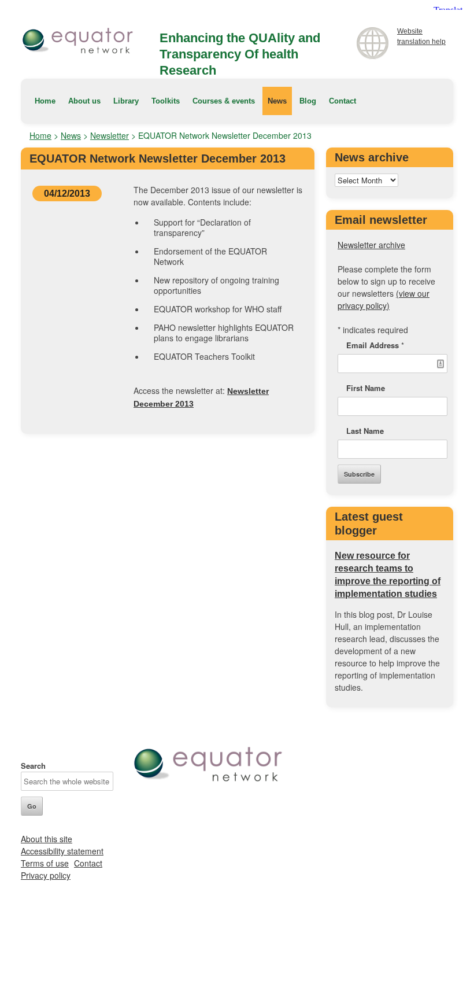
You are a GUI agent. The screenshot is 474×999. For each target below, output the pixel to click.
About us (84, 101)
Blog (307, 101)
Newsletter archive (371, 244)
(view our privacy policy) (383, 299)
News (277, 101)
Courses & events (223, 101)
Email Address (375, 345)
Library (126, 101)
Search (33, 765)
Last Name (365, 430)
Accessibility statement (62, 851)
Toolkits (165, 101)
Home (45, 101)
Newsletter (109, 135)
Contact (342, 101)
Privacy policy (46, 875)
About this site (46, 839)
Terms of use (45, 863)
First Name (365, 387)
